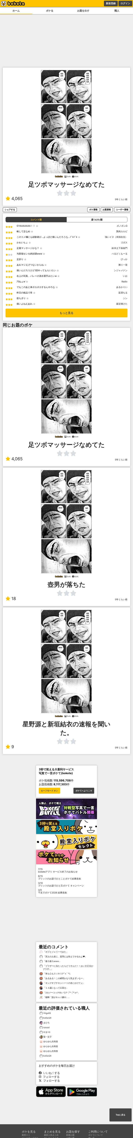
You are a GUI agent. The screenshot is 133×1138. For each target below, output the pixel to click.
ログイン (125, 3)
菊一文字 (47, 1036)
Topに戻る (120, 1115)
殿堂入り (26, 1135)
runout (46, 1027)
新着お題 (70, 1135)
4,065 (17, 198)
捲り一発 (122, 265)
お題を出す (83, 10)
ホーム (16, 10)
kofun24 (47, 1017)
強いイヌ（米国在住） (116, 237)
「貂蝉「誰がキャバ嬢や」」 (56, 997)
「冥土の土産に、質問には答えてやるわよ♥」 (65, 956)
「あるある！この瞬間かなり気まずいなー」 (64, 978)
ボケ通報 (93, 209)
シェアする (10, 209)
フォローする (50, 1076)
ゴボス (124, 242)
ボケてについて (95, 1135)
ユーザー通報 (122, 209)
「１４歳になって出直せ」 (55, 988)
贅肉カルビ (121, 231)
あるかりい (121, 287)
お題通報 (107, 209)
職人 (116, 10)
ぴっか (124, 259)
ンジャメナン (120, 270)
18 (13, 598)
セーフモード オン (49, 790)
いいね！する (51, 1073)
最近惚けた (121, 304)
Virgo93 (47, 1013)
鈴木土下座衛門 (119, 248)
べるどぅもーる (119, 253)
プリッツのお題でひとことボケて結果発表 (59, 877)
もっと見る (66, 312)
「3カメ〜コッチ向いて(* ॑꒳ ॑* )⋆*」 (61, 992)
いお (125, 276)
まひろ (46, 1022)
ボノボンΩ (122, 226)
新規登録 (111, 3)
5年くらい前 (121, 199)
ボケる (49, 10)
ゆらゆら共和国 (50, 1041)
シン (125, 298)
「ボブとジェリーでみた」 (55, 952)
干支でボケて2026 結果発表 (52, 891)
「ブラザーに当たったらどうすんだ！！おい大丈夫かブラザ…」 (68, 967)
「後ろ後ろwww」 (52, 961)
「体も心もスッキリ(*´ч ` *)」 (57, 973)
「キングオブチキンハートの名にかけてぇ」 (64, 983)
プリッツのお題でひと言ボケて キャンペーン (61, 884)
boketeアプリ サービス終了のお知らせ (58, 870)
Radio (124, 281)
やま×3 (46, 1032)
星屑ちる (122, 292)
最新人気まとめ (51, 1135)
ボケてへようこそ (84, 790)
